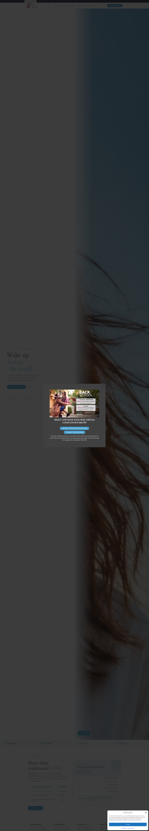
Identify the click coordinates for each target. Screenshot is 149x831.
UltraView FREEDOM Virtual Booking (74, 428)
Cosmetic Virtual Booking (74, 432)
